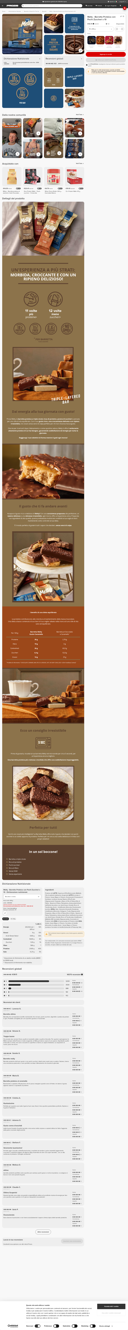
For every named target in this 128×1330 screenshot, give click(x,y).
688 (67, 988)
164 (67, 992)
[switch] (56, 1326)
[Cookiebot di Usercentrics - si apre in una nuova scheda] (13, 1326)
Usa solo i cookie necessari (111, 1313)
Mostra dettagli (104, 1326)
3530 (67, 985)
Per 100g (13, 919)
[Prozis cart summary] (120, 5)
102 (67, 996)
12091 (67, 981)
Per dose (5, 919)
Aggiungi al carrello (106, 54)
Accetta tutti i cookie (111, 1306)
